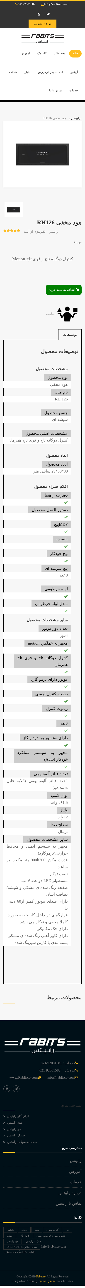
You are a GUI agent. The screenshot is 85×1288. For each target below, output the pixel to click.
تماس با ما (55, 90)
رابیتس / (74, 118)
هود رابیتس (14, 1122)
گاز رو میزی (52, 1229)
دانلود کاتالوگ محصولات (19, 1252)
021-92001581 (51, 1063)
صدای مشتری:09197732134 (22, 1247)
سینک (9, 1235)
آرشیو (74, 72)
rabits (24, 1229)
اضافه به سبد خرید (62, 290)
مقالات (13, 72)
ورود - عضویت (42, 23)
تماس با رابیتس (69, 1203)
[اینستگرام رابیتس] (6, 1088)
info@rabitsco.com (56, 4)
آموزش (25, 53)
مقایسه (51, 314)
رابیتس (53, 231)
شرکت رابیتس (33, 1241)
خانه (75, 53)
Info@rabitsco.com (53, 1246)
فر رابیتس (14, 1129)
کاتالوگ (41, 53)
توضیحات (70, 334)
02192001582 (26, 4)
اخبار (28, 72)
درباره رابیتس (70, 1193)
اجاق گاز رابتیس (18, 1116)
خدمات (73, 90)
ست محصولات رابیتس (22, 1142)
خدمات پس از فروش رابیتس (51, 1235)
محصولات (60, 53)
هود (79, 242)
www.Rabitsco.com (23, 1077)
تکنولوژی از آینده (35, 231)
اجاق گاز (24, 1235)
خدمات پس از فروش (50, 72)
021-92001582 (50, 1070)
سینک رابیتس (16, 1135)
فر (67, 1229)
